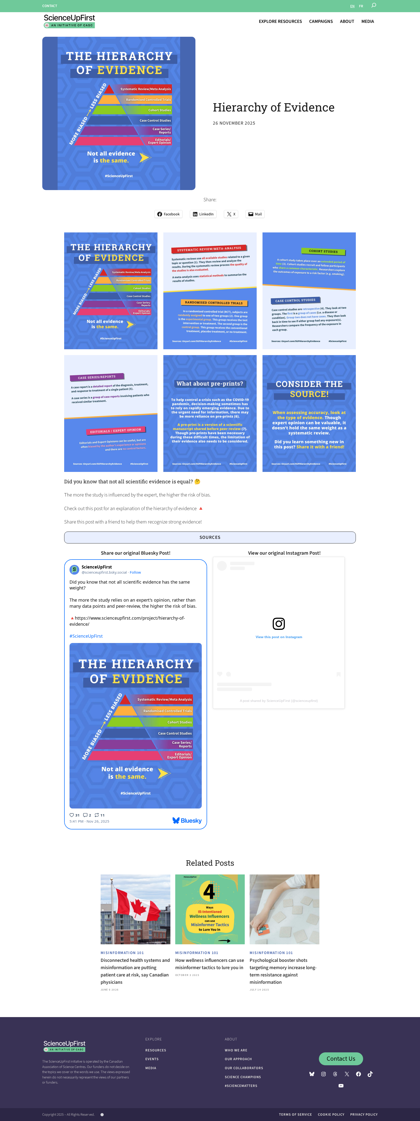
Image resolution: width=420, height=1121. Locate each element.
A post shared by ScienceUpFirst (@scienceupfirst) (279, 701)
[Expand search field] (374, 6)
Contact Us (341, 1058)
